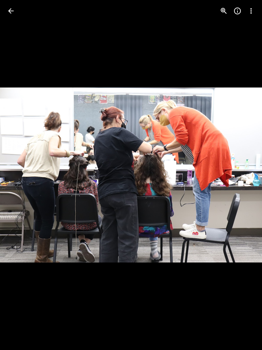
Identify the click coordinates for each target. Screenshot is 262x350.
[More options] (251, 11)
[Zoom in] (224, 11)
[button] (19, 175)
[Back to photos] (11, 11)
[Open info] (237, 11)
